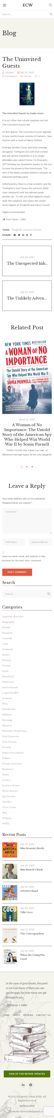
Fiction (27, 76)
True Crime (9, 807)
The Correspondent (32, 933)
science (6, 780)
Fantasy (6, 660)
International (10, 687)
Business (7, 632)
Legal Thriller (10, 692)
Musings (7, 720)
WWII (5, 823)
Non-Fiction (9, 741)
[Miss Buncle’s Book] (9, 871)
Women (7, 818)
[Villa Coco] (9, 914)
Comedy (7, 638)
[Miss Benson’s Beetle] (9, 850)
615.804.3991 (27, 1106)
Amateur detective (13, 616)
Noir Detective (10, 736)
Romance (8, 769)
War (4, 812)
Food (5, 671)
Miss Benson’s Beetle (32, 848)
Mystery (7, 725)
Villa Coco (26, 912)
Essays (6, 654)
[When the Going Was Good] (9, 956)
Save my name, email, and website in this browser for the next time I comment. (23, 558)
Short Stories (10, 790)
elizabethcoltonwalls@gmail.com (27, 1111)
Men (5, 703)
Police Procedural (12, 752)
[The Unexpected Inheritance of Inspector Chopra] (27, 261)
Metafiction (9, 709)
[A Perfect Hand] (9, 892)
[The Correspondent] (9, 935)
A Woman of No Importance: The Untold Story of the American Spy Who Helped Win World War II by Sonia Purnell (27, 434)
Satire (5, 774)
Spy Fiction (9, 796)
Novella (6, 747)
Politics (6, 758)
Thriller (7, 801)
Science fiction (11, 785)
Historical (8, 676)
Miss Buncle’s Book (31, 869)
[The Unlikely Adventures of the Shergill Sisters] (27, 296)
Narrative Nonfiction (14, 730)
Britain (6, 627)
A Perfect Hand (29, 890)
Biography (8, 622)
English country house (27, 229)
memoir (7, 698)
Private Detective (12, 763)
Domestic (7, 649)
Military (7, 714)
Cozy (5, 643)
